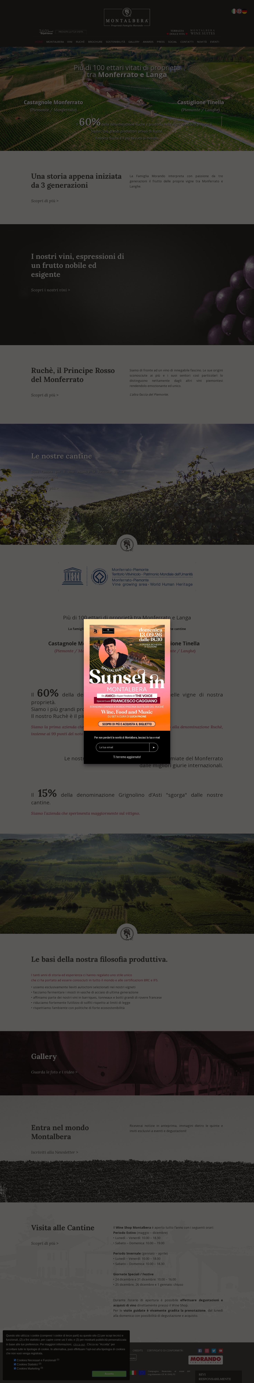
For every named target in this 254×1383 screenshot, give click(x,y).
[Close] (170, 619)
